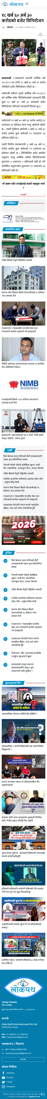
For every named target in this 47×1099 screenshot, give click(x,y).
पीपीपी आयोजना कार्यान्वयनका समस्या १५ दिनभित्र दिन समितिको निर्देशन (23, 365)
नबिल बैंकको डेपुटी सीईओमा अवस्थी (17, 260)
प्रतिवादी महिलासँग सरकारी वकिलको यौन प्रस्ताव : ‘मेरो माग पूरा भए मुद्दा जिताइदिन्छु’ (23, 890)
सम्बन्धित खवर (13, 229)
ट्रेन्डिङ (8, 553)
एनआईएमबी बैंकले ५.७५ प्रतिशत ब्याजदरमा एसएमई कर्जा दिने (20, 401)
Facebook (10, 1073)
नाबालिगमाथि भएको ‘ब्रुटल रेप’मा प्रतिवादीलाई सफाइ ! (21, 926)
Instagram (10, 1087)
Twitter (9, 1082)
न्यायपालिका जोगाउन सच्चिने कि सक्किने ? (19, 714)
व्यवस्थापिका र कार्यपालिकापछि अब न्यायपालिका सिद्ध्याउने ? (22, 747)
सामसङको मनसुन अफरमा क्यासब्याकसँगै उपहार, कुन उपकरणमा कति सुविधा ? (22, 667)
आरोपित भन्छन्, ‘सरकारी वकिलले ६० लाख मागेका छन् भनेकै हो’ (23, 961)
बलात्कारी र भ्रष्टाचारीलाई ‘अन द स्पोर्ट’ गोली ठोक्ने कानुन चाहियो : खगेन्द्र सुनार (22, 436)
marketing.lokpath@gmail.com (18, 1053)
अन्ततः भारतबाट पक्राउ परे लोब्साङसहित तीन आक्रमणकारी (21, 783)
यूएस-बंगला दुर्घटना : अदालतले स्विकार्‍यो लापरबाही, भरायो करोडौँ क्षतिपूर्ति (23, 854)
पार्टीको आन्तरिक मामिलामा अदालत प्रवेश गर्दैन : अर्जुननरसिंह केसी (23, 480)
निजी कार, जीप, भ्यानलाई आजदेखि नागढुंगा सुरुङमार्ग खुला (26, 654)
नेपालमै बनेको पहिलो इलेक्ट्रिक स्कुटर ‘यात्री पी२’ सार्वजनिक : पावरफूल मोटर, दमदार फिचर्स (23, 466)
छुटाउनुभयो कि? (13, 683)
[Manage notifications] (41, 1094)
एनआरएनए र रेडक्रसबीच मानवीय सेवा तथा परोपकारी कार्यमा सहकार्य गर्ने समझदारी (20, 330)
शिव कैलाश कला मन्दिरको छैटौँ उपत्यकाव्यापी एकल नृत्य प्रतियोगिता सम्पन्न (22, 458)
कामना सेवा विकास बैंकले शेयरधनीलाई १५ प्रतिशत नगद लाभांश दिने (23, 294)
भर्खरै (10, 450)
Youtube (9, 1077)
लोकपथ (10, 27)
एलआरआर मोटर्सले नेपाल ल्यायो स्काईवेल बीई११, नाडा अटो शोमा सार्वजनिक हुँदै (21, 506)
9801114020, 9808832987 (16, 1049)
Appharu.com (34, 1097)
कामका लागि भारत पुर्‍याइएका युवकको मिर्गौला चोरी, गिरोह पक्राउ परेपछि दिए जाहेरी (22, 819)
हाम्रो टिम (23, 1059)
